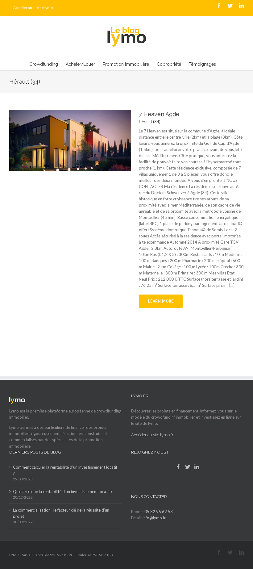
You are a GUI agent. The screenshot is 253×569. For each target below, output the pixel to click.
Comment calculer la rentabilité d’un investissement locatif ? (65, 470)
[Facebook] (178, 466)
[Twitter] (187, 466)
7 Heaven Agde (159, 114)
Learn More (161, 301)
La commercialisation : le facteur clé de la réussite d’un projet (61, 513)
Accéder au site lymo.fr (152, 435)
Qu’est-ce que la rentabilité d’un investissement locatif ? (63, 491)
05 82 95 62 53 (158, 511)
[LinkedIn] (196, 466)
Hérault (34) (149, 121)
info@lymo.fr (154, 517)
